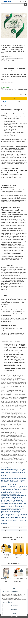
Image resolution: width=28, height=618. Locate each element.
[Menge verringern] (2, 94)
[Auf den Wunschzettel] (24, 15)
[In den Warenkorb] (14, 98)
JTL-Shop (16, 616)
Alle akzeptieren (14, 605)
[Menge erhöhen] (25, 94)
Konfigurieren (14, 609)
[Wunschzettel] (23, 1)
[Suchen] (25, 4)
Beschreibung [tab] (5, 105)
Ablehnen (14, 613)
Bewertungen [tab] (14, 105)
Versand (11, 82)
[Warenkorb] (25, 1)
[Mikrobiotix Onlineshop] (7, 1)
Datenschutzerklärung (7, 602)
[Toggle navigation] (1, 1)
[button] (20, 1)
